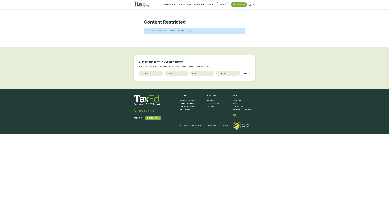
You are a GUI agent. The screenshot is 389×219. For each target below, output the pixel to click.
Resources (199, 4)
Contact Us (238, 106)
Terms (214, 125)
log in (190, 31)
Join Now (222, 4)
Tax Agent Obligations (242, 109)
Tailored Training (187, 106)
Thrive (226, 125)
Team (235, 103)
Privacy (209, 125)
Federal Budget (213, 103)
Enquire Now (238, 4)
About (209, 4)
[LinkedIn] (234, 115)
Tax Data (210, 106)
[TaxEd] (141, 5)
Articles (210, 100)
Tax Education (184, 4)
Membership (169, 4)
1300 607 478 (145, 110)
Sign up (245, 73)
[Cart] (254, 4)
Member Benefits (187, 100)
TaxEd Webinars (187, 103)
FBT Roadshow (186, 109)
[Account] (250, 4)
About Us (237, 100)
